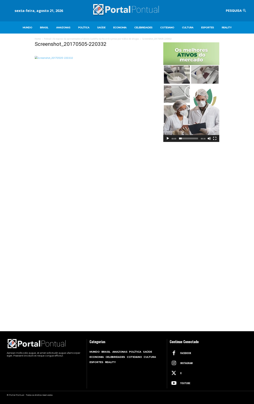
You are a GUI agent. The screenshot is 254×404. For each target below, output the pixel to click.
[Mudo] (209, 138)
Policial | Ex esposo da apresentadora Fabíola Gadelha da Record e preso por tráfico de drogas (91, 38)
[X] (174, 373)
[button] (236, 10)
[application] (191, 92)
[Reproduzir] (168, 138)
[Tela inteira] (215, 138)
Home (38, 38)
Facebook (185, 353)
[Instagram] (174, 363)
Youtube (185, 383)
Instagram (186, 363)
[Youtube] (174, 383)
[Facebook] (174, 353)
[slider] (188, 138)
